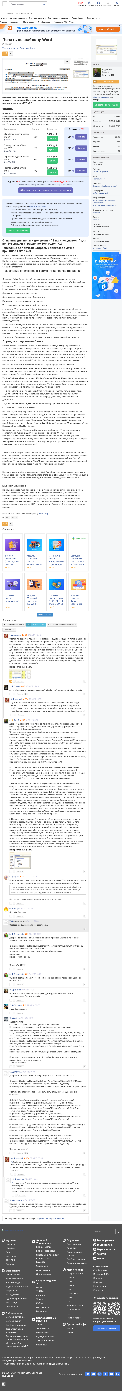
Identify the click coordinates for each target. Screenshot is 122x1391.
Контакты (98, 1290)
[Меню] (4, 3)
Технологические (45, 1340)
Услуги (39, 1299)
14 (13, 1183)
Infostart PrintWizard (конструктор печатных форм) (12, 561)
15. (13, 1179)
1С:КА (70, 1281)
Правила (97, 1278)
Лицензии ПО (43, 1328)
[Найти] (117, 1231)
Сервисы (40, 1295)
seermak (17, 635)
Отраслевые (42, 1332)
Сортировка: (61, 624)
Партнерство (43, 1307)
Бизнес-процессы (45, 1251)
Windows (96, 212)
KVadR (16, 720)
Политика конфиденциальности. (52, 1364)
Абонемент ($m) (100, 248)
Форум (101, 1253)
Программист (99, 179)
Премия (10, 1264)
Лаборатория (14, 1313)
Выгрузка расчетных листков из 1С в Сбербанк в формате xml (78, 561)
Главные (10, 1248)
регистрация (45, 1218)
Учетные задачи (14, 1282)
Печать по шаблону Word (27, 39)
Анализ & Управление (43, 1242)
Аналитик (71, 1248)
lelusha (17, 990)
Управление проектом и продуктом (47, 1256)
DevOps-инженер (76, 1259)
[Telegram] (87, 1374)
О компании (100, 1266)
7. (10, 921)
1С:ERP (70, 1277)
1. (10, 635)
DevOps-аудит (13, 1321)
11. (10, 1005)
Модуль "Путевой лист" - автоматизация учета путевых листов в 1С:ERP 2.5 (35, 564)
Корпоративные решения (46, 1319)
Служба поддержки (108, 1298)
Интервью (11, 1256)
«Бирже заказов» (37, 206)
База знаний (13, 1270)
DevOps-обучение (15, 1317)
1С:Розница (72, 1293)
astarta (17, 1018)
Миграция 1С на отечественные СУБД (17, 1344)
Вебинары (41, 1311)
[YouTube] (111, 1374)
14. (11, 1158)
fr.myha (16, 908)
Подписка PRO (13, 1274)
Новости (10, 1244)
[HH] (99, 1374)
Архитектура (43, 1270)
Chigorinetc (19, 934)
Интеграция (12, 1302)
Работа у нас (100, 1286)
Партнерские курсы (77, 1263)
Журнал (11, 1240)
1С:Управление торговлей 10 (105, 205)
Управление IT (43, 1266)
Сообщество (12, 1306)
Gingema (18, 1005)
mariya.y (18, 1072)
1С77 (69, 1313)
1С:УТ (69, 1289)
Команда (40, 1262)
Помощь (97, 1282)
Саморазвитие (43, 1274)
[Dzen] (105, 1374)
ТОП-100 (10, 1260)
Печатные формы (100, 172)
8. (10, 934)
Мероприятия (105, 1240)
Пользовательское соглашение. (18, 1364)
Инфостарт (44, 513)
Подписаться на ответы (14, 624)
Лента (9, 1252)
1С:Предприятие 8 (100, 193)
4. (11, 699)
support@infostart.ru (104, 1321)
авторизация (58, 1218)
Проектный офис (77, 1324)
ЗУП (7, 517)
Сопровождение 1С (46, 1282)
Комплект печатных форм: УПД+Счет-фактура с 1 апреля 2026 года (77, 604)
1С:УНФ (70, 1285)
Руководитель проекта (74, 1253)
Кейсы (39, 1303)
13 (12, 1162)
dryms (16, 876)
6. (10, 908)
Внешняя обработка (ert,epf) (105, 186)
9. (10, 974)
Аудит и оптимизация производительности (17, 1337)
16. (10, 1200)
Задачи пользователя (17, 1286)
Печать (14, 517)
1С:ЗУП (70, 1297)
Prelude (16, 686)
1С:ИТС (40, 1291)
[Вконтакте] (93, 1374)
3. (10, 720)
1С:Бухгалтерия (75, 1273)
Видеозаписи (105, 1244)
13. (10, 1072)
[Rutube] (117, 1374)
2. (10, 686)
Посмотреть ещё (44, 614)
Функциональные (14, 1278)
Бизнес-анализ (43, 1247)
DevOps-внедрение (16, 1325)
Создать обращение (106, 1328)
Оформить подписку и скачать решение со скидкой (45, 190)
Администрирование (16, 1298)
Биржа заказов (106, 1249)
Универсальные (75, 1305)
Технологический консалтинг (14, 1330)
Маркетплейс (75, 1269)
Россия (96, 219)
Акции (39, 1287)
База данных (12, 1294)
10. (10, 990)
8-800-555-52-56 (103, 1318)
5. (10, 876)
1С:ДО (70, 1301)
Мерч (100, 1258)
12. (10, 1018)
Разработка (12, 1290)
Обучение (73, 1240)
